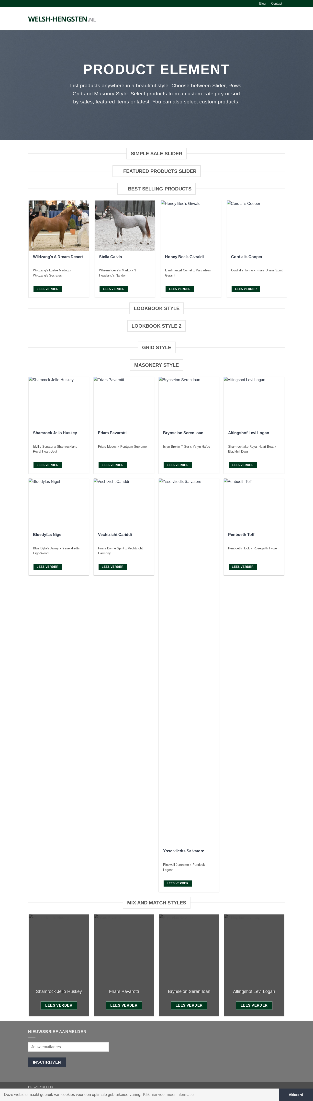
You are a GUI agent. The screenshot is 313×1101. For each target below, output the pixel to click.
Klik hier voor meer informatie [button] (168, 1094)
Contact (276, 3)
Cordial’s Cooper (246, 257)
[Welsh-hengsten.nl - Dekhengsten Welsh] (62, 19)
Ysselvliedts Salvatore (183, 851)
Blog (262, 3)
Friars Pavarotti (112, 433)
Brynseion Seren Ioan (183, 433)
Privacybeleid (40, 1087)
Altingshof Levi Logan (248, 433)
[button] (282, 19)
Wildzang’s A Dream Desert (58, 257)
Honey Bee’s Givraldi (184, 257)
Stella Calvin (110, 257)
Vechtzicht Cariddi (115, 535)
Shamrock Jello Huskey (55, 433)
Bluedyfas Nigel (47, 535)
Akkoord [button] (296, 1095)
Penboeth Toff (241, 535)
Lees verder (47, 289)
